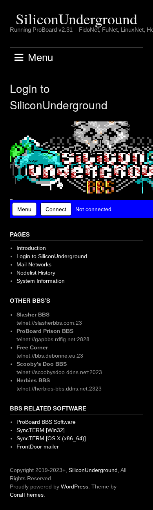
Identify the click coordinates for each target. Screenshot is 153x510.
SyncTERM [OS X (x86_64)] (51, 438)
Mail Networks (33, 264)
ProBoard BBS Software (46, 422)
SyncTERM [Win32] (40, 430)
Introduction (31, 248)
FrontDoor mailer (37, 446)
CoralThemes (27, 495)
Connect (56, 209)
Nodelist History (35, 272)
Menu (24, 209)
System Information (40, 281)
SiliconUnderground (76, 19)
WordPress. (75, 486)
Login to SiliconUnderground (51, 256)
